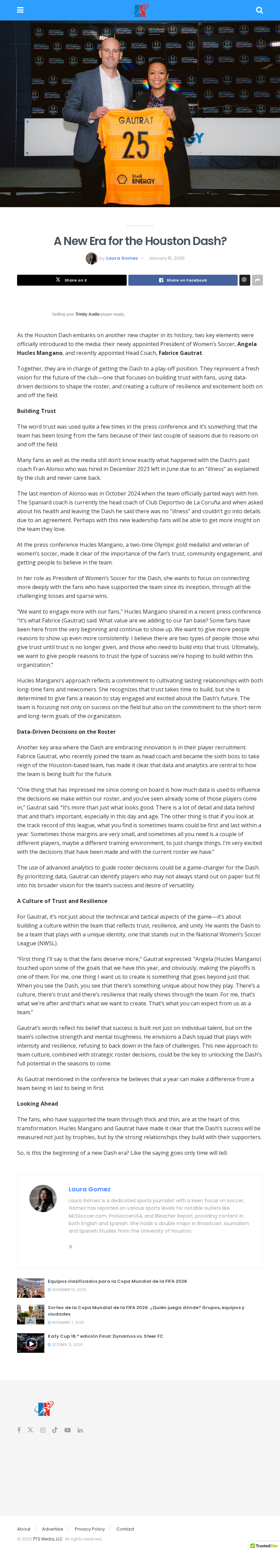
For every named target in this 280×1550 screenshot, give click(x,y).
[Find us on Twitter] (30, 1430)
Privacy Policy (90, 1529)
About (23, 1529)
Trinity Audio (87, 314)
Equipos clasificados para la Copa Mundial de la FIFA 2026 (117, 1281)
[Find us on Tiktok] (55, 1430)
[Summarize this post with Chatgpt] (244, 280)
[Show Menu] (20, 10)
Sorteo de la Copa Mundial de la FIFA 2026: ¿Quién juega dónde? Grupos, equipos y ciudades (146, 1310)
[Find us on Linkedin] (80, 1430)
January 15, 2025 (167, 258)
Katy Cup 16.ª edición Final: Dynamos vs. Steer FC (106, 1336)
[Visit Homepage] (139, 10)
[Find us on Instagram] (42, 1430)
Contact (125, 1529)
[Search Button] (259, 10)
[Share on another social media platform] (257, 280)
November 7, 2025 (67, 1322)
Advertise (52, 1529)
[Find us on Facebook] (18, 1430)
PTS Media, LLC (48, 1539)
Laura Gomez (122, 258)
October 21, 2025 (67, 1344)
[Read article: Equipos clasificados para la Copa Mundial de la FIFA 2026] (30, 1288)
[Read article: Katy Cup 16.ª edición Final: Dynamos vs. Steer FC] (30, 1343)
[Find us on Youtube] (68, 1430)
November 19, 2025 (68, 1289)
